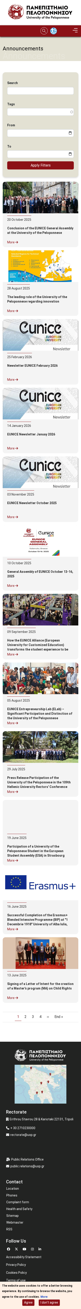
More (11, 242)
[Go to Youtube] (25, 1249)
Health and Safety (19, 1209)
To (9, 146)
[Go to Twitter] (17, 1249)
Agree (28, 1302)
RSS (9, 1229)
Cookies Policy (16, 1272)
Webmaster (14, 1222)
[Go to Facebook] (9, 1249)
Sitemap (12, 1215)
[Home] (40, 12)
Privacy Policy (16, 1265)
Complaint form (17, 1202)
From (11, 125)
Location (12, 1188)
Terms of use (16, 1280)
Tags (11, 104)
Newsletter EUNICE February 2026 (32, 365)
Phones (11, 1195)
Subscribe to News (4, 1033)
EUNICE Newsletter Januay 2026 (31, 434)
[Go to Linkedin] (40, 1249)
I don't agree (49, 1302)
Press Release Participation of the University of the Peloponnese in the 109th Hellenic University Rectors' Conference (39, 782)
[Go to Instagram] (33, 1249)
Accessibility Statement (23, 1257)
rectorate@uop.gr (23, 1135)
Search (12, 83)
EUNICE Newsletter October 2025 (32, 503)
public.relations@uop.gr (27, 1166)
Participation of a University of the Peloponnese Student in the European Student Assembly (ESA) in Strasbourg (36, 851)
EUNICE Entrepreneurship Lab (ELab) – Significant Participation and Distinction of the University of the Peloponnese (39, 713)
